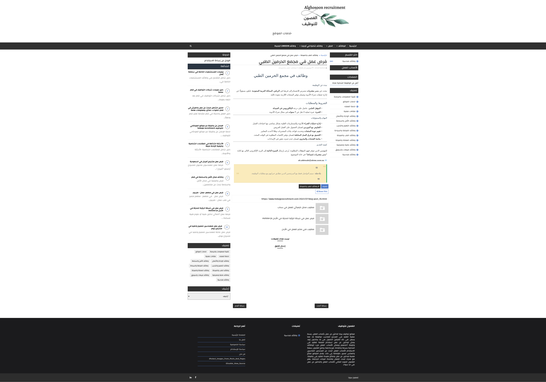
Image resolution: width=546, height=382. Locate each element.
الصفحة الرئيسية (238, 335)
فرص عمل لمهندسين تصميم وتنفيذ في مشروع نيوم (205, 227)
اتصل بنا (242, 340)
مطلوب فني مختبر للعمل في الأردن (298, 229)
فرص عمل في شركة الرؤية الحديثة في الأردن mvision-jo (288, 218)
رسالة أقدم (239, 306)
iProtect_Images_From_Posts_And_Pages (227, 359)
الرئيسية (353, 46)
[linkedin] (190, 377)
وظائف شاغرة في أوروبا (312, 46)
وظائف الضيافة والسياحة (344, 130)
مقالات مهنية (349, 111)
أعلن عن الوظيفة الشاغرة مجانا (345, 83)
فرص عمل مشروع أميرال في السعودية (206, 161)
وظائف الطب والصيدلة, (287, 68)
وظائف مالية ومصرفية (346, 145)
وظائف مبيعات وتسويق (345, 150)
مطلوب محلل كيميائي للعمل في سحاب (296, 207)
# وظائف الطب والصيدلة (309, 186)
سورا (350, 377)
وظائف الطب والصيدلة (346, 135)
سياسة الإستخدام (237, 349)
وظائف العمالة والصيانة (345, 140)
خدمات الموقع (349, 102)
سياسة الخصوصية (237, 344)
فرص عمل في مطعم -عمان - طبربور (208, 192)
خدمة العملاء (349, 106)
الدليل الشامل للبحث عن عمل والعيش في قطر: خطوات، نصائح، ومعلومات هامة (205, 109)
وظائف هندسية (348, 61)
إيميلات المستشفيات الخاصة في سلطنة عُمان (206, 73)
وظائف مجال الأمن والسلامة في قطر (207, 177)
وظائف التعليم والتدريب (345, 126)
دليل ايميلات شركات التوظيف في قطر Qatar (206, 91)
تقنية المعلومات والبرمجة (344, 97)
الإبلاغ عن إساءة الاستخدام (217, 60)
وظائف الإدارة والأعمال (345, 116)
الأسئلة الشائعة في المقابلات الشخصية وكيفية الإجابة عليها (206, 145)
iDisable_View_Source (235, 363)
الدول (330, 46)
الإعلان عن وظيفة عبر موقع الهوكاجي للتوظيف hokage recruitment (206, 127)
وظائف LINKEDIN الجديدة (285, 46)
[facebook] (195, 377)
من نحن (242, 354)
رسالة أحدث (321, 306)
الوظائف (342, 46)
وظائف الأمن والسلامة (345, 121)
